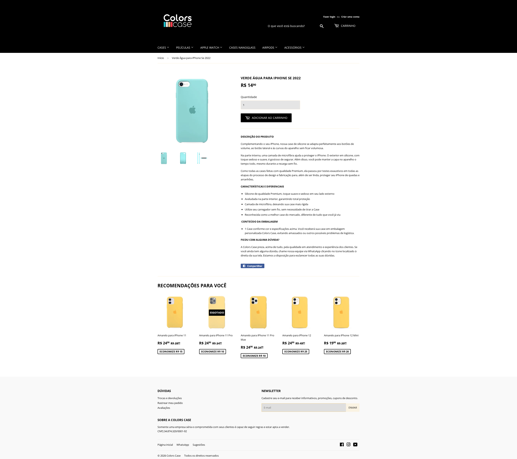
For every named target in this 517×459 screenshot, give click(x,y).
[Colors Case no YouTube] (355, 445)
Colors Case (174, 455)
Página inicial (165, 444)
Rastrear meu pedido (170, 403)
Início (161, 58)
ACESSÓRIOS (293, 47)
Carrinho (347, 26)
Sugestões (199, 444)
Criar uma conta (350, 16)
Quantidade (249, 97)
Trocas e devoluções (170, 398)
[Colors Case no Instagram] (349, 445)
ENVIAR (353, 407)
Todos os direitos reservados (201, 455)
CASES (162, 47)
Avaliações (164, 408)
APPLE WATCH (210, 47)
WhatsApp (183, 444)
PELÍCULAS (183, 47)
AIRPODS (268, 47)
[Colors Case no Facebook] (342, 445)
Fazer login (329, 16)
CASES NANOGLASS (242, 47)
